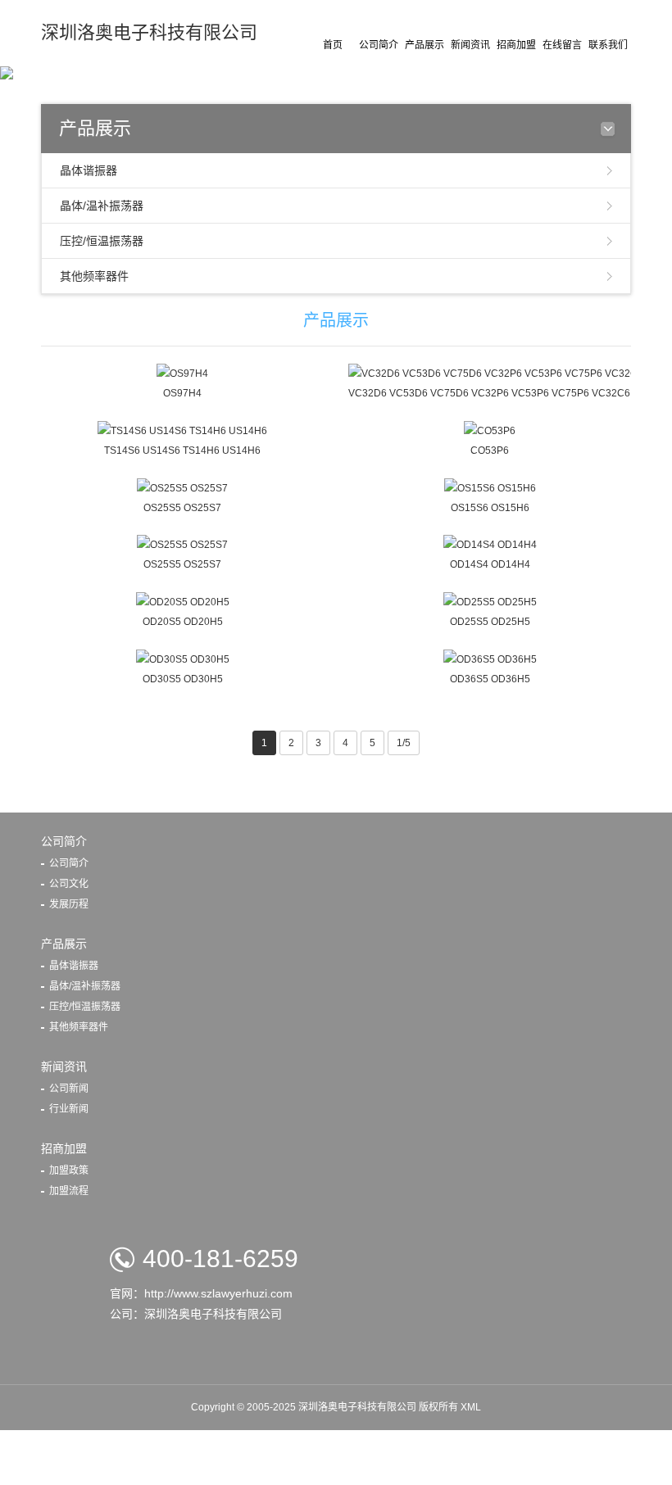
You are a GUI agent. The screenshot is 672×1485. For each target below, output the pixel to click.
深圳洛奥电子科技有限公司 (149, 32)
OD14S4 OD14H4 (490, 564)
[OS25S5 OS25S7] (182, 487)
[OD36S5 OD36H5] (490, 658)
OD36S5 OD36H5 (490, 679)
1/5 (404, 743)
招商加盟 (516, 45)
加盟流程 (69, 1191)
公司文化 (69, 884)
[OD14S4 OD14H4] (490, 544)
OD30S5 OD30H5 (183, 679)
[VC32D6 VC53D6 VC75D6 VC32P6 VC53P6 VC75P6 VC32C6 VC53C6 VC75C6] (489, 372)
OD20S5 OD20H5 (183, 621)
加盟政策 (69, 1170)
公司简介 (378, 45)
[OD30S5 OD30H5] (182, 658)
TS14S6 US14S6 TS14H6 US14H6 (182, 450)
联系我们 (608, 45)
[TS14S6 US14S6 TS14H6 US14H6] (182, 430)
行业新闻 (69, 1109)
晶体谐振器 (88, 170)
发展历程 (69, 904)
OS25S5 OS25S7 (182, 508)
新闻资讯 (470, 45)
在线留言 (562, 45)
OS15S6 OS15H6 (490, 508)
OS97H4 (182, 393)
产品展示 (424, 45)
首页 (333, 45)
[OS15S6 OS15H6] (490, 487)
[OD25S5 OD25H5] (490, 601)
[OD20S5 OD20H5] (182, 601)
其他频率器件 (94, 276)
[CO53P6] (489, 430)
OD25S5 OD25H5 (490, 621)
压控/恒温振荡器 (101, 240)
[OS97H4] (182, 372)
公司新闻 (69, 1088)
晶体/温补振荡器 (101, 205)
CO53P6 (489, 450)
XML (471, 1407)
